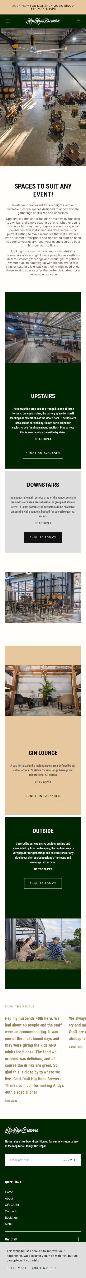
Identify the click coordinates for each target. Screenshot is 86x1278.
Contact (10, 1211)
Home (9, 1192)
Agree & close (44, 1268)
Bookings (11, 1217)
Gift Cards (12, 1204)
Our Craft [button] (11, 1239)
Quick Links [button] (13, 1182)
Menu (9, 1224)
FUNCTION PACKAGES (43, 795)
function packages (43, 453)
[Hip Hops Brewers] (21, 1130)
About (9, 1198)
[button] (7, 21)
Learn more (17, 1268)
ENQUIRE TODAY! (43, 537)
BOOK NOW (20, 5)
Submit (69, 1159)
